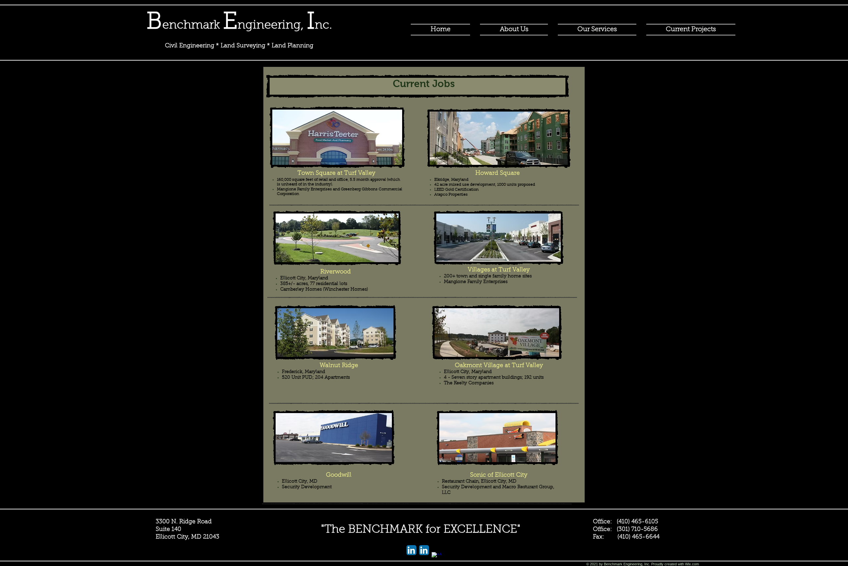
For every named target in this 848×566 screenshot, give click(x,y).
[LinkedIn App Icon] (411, 550)
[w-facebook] (437, 557)
